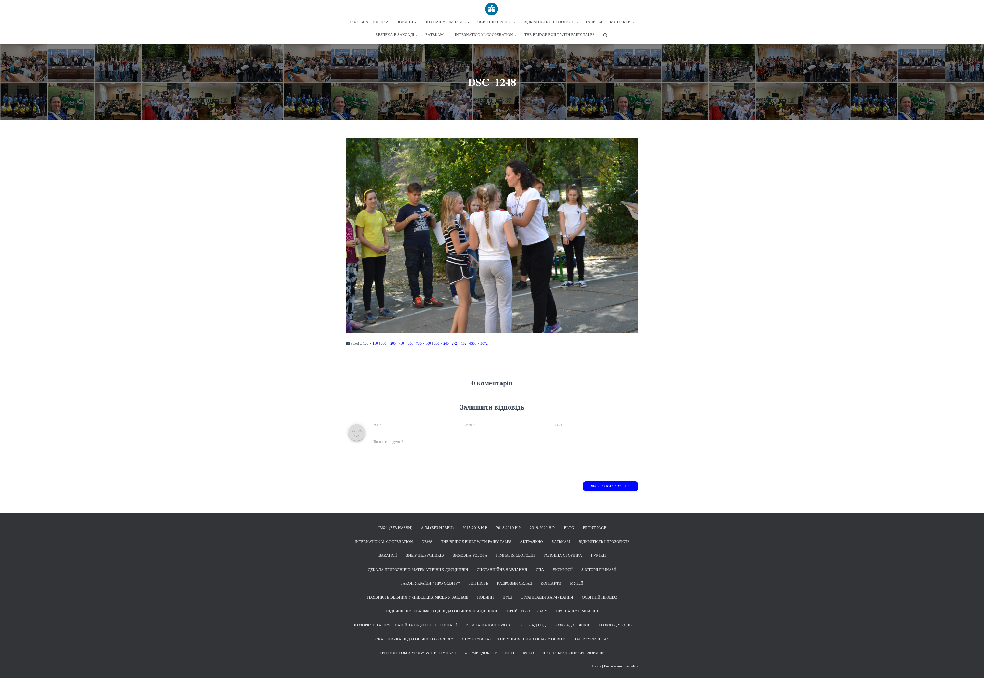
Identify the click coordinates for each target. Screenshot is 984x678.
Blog (569, 528)
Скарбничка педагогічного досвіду (414, 639)
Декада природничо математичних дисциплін (418, 569)
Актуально (531, 542)
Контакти (621, 22)
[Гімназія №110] (492, 9)
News (427, 542)
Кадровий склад (514, 583)
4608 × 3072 (478, 343)
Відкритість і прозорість (550, 22)
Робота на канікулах (488, 625)
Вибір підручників (425, 555)
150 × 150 (370, 343)
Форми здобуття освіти (489, 653)
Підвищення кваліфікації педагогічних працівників (442, 611)
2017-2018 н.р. (474, 528)
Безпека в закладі (395, 35)
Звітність (478, 583)
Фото (528, 653)
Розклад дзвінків (572, 625)
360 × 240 (441, 343)
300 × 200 (388, 343)
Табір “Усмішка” (591, 639)
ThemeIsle (630, 666)
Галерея (594, 22)
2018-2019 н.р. (508, 528)
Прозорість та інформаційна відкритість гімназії (404, 625)
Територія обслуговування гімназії (418, 653)
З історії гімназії (598, 569)
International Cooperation (484, 35)
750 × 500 (405, 343)
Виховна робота (470, 555)
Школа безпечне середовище (573, 653)
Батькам (435, 35)
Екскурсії (563, 569)
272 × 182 (459, 343)
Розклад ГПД (532, 625)
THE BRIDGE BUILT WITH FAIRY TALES (559, 35)
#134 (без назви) (437, 528)
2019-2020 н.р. (542, 528)
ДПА (540, 569)
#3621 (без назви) (395, 528)
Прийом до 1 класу (527, 611)
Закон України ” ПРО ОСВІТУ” (430, 583)
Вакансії (387, 555)
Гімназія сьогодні (515, 555)
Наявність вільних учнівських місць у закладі (417, 597)
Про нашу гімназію (445, 22)
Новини (405, 22)
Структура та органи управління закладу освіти (514, 639)
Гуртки (598, 555)
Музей (576, 583)
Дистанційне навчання (502, 569)
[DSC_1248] (492, 235)
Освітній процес (495, 22)
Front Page (594, 528)
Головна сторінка (369, 22)
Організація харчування (547, 597)
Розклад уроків (615, 625)
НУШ (507, 597)
